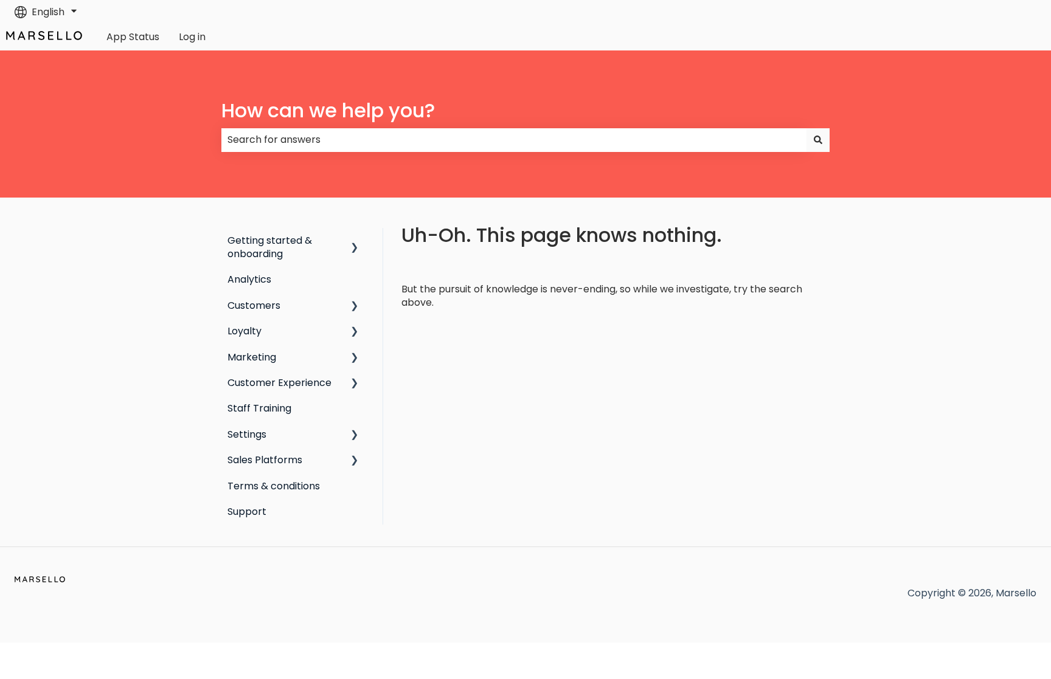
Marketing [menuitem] (251, 357)
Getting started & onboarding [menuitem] (269, 247)
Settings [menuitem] (246, 434)
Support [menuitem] (246, 512)
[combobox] (513, 139)
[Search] (818, 139)
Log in (192, 37)
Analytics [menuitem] (249, 279)
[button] (354, 241)
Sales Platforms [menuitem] (264, 460)
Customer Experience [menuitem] (279, 383)
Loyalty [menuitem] (244, 331)
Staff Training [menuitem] (259, 408)
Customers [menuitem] (253, 305)
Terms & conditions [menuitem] (273, 486)
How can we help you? (328, 110)
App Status (132, 37)
